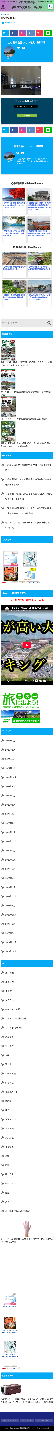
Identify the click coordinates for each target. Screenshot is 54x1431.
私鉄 (7, 1156)
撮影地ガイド (11, 1092)
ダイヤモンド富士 (13, 1009)
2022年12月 (11, 842)
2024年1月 (10, 768)
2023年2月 (10, 823)
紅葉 (7, 1165)
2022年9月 (10, 851)
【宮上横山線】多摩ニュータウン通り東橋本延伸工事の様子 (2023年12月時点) (39, 297)
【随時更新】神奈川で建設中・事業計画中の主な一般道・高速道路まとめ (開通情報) (39, 233)
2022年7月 (10, 860)
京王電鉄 (9, 1046)
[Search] (49, 323)
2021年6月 (10, 906)
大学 (7, 1055)
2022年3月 (10, 887)
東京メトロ (10, 1119)
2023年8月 (10, 787)
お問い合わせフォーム (10, 1420)
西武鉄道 (9, 1174)
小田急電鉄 (10, 1074)
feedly (27, 115)
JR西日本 (9, 1000)
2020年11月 (11, 915)
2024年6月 (10, 759)
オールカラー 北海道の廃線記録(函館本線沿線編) (24, 419)
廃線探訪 (9, 1083)
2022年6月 (10, 869)
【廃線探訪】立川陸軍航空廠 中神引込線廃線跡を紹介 (14, 268)
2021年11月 (11, 896)
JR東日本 (9, 982)
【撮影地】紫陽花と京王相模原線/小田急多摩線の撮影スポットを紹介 (14, 297)
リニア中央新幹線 (13, 1028)
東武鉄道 (9, 1138)
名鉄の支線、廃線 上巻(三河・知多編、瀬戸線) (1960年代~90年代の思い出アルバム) (26, 364)
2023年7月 (10, 796)
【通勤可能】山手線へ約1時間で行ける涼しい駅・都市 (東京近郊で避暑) (14, 233)
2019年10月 (11, 951)
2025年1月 (10, 750)
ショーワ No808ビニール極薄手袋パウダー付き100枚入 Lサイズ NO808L (27, 1240)
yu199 (9, 58)
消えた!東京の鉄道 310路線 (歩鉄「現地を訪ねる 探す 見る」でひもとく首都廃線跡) (26, 445)
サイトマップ (27, 1420)
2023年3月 (10, 814)
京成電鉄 (9, 1037)
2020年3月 (10, 933)
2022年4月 (10, 878)
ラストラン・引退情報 (15, 1019)
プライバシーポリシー (44, 1420)
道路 (7, 1193)
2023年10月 (11, 777)
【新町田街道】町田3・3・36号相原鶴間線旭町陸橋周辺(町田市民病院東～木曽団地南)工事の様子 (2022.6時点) (39, 206)
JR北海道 (9, 973)
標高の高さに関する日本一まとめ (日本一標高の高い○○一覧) (28, 525)
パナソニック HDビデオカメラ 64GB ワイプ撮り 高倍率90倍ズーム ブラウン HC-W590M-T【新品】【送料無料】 (27, 1400)
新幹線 (8, 1101)
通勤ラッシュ (11, 1184)
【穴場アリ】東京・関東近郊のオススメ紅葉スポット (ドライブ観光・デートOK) (14, 205)
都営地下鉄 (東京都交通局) (17, 1211)
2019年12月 (11, 942)
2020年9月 (10, 924)
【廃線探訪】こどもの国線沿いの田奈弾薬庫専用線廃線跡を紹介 (39, 269)
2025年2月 (10, 741)
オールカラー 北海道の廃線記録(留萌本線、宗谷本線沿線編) (26, 393)
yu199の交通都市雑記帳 (27, 6)
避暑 (7, 1202)
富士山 (8, 1064)
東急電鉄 (9, 1129)
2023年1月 (10, 832)
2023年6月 (10, 805)
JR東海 (8, 991)
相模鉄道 (9, 1147)
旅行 (7, 1110)
